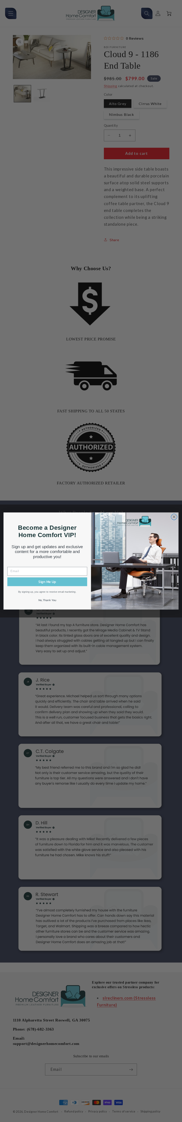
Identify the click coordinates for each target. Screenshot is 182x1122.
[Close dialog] (174, 517)
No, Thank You (47, 600)
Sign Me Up (47, 581)
